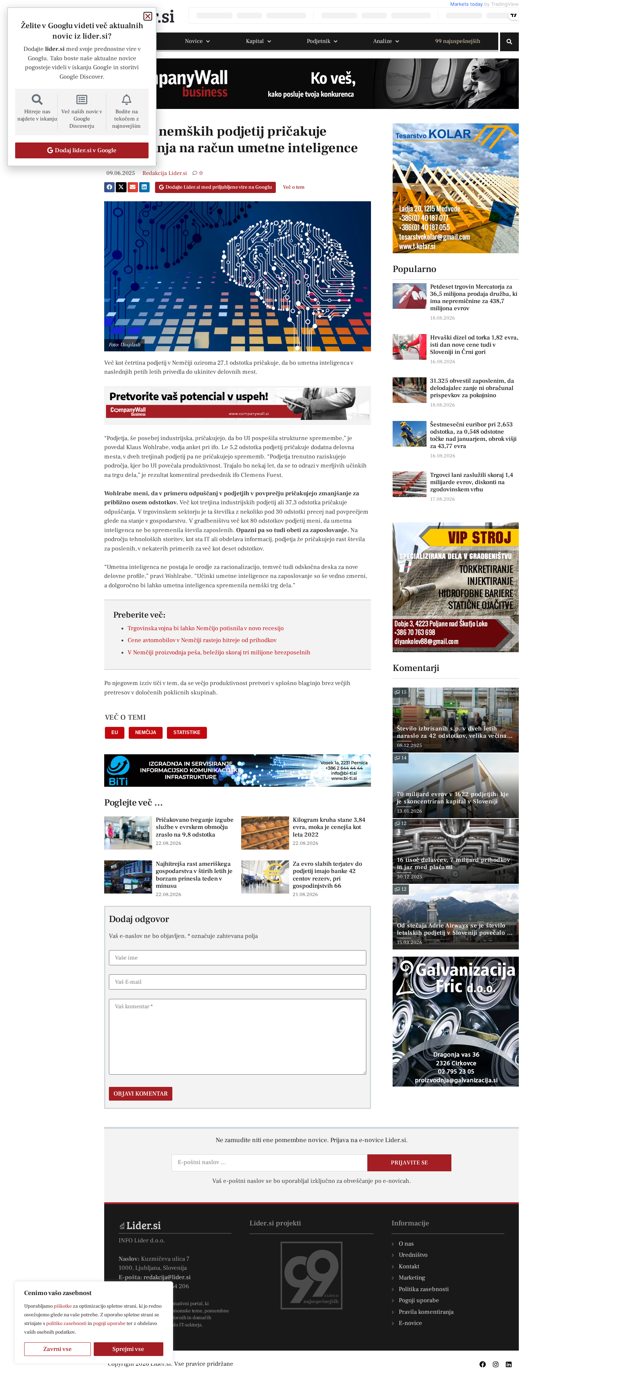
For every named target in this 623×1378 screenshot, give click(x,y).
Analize (382, 41)
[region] (93, 1322)
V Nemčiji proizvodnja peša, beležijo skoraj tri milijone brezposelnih (219, 653)
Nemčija (145, 732)
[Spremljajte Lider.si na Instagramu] (495, 1364)
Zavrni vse (57, 1349)
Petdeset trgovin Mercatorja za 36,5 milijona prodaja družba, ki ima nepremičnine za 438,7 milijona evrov (473, 297)
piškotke (63, 1306)
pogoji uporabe (109, 1323)
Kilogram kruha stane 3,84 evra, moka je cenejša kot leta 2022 (329, 827)
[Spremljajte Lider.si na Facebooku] (482, 1364)
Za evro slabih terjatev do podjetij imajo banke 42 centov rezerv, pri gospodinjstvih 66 (327, 875)
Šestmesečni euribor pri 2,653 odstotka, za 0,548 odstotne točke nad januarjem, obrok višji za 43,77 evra (473, 435)
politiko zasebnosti (66, 1323)
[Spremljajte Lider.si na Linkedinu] (508, 1364)
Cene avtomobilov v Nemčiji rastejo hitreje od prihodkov (202, 640)
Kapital (255, 41)
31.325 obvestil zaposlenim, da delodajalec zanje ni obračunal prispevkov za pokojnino (472, 388)
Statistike (186, 732)
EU (114, 732)
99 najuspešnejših (457, 41)
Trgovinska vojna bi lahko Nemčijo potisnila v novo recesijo (206, 628)
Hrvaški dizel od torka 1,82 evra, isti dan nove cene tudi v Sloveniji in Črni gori (474, 345)
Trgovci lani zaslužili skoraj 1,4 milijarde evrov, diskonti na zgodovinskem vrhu (471, 482)
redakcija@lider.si (167, 1277)
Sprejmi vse (128, 1349)
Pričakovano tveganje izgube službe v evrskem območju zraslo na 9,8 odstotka (195, 827)
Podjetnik (318, 41)
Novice (194, 41)
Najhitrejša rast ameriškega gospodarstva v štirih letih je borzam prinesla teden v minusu (194, 875)
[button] (509, 41)
